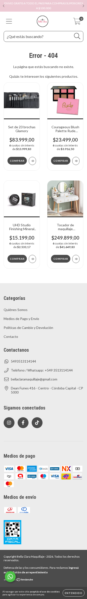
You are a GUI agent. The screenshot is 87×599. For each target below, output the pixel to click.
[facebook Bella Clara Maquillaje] (23, 422)
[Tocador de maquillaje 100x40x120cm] (76, 259)
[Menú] (9, 21)
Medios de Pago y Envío (21, 319)
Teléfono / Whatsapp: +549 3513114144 (42, 370)
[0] (77, 23)
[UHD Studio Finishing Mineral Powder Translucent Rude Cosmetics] (32, 259)
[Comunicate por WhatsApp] (10, 576)
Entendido (73, 592)
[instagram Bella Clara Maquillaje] (9, 422)
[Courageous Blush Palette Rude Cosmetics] (76, 161)
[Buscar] (77, 36)
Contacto (11, 336)
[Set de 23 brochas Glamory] (32, 161)
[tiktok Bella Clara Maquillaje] (37, 422)
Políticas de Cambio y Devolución (28, 328)
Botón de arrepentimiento (30, 572)
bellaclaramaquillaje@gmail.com (34, 379)
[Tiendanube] (19, 580)
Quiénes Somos (16, 310)
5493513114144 (23, 361)
